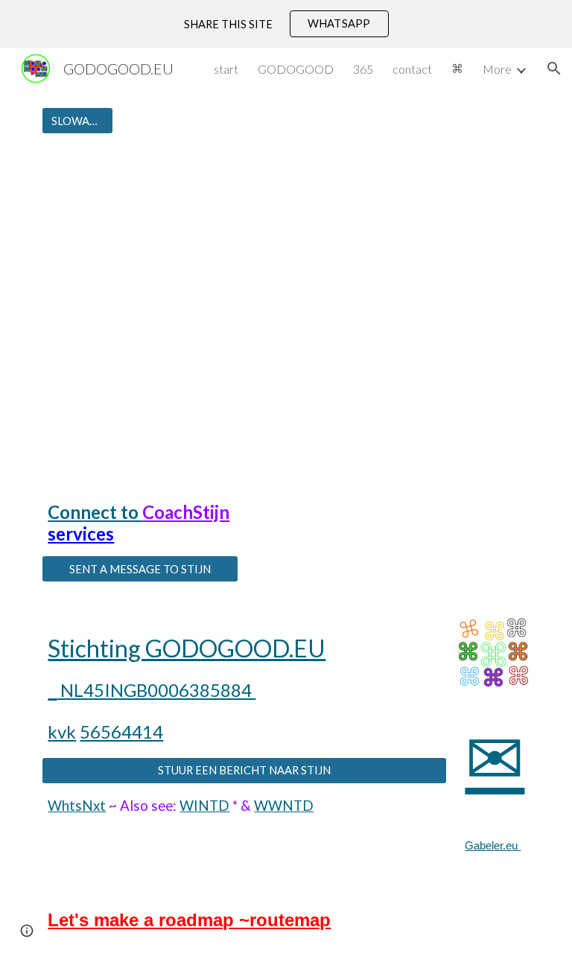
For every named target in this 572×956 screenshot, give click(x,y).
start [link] (226, 69)
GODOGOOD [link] (296, 69)
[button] (554, 68)
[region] (286, 24)
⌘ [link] (457, 68)
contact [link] (412, 69)
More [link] (497, 69)
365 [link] (363, 69)
